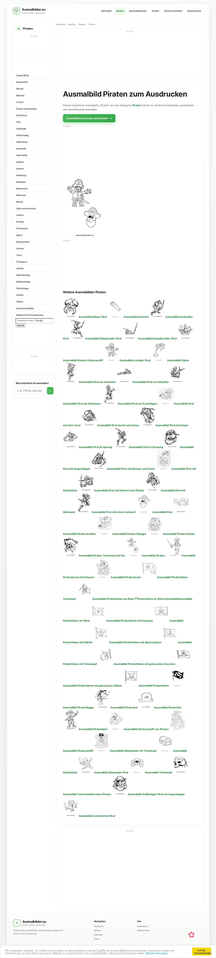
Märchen (21, 195)
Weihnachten (23, 281)
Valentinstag (23, 275)
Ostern (20, 215)
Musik (19, 201)
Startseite (106, 10)
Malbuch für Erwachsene (29, 315)
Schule (20, 248)
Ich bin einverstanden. (202, 951)
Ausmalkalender (138, 10)
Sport (19, 235)
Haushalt (21, 148)
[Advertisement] (34, 45)
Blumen (20, 95)
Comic (19, 102)
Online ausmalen (173, 10)
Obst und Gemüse (26, 208)
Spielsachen (23, 241)
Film (18, 122)
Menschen (22, 188)
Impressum (142, 926)
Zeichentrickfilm (25, 308)
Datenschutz (194, 10)
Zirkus (19, 301)
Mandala (21, 182)
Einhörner (21, 115)
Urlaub (20, 268)
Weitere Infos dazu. (157, 953)
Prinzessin (22, 228)
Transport (21, 261)
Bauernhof (22, 82)
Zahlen (20, 295)
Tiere (19, 255)
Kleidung (21, 175)
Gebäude (21, 128)
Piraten (20, 221)
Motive (120, 10)
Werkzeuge (22, 288)
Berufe (19, 88)
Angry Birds (22, 75)
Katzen (20, 168)
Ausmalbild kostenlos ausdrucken (89, 118)
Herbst (20, 162)
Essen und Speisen (26, 108)
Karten (155, 10)
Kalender (98, 934)
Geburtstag (22, 135)
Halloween (22, 142)
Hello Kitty (21, 155)
